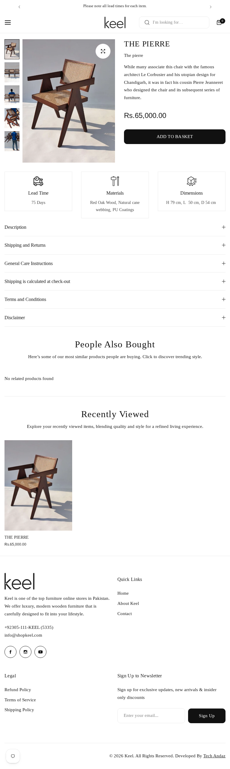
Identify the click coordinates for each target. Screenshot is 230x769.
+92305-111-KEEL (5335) (28, 627)
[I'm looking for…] (147, 22)
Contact (124, 613)
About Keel (128, 603)
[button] (19, 6)
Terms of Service (20, 699)
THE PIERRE (16, 537)
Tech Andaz (214, 755)
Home (123, 593)
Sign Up (207, 715)
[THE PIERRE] (38, 485)
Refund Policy (17, 689)
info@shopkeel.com (23, 635)
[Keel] (115, 22)
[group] (68, 101)
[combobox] (174, 22)
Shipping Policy (19, 709)
